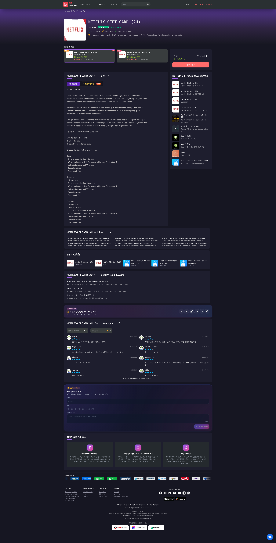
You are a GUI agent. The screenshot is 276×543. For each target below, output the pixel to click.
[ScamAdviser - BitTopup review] (120, 527)
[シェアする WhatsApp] (192, 311)
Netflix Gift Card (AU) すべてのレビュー (137, 379)
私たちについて (88, 492)
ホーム (66, 11)
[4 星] (79, 409)
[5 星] (83, 409)
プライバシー (118, 494)
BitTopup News (69, 500)
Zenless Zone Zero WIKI (72, 496)
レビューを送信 (203, 426)
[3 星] (75, 409)
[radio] (73, 339)
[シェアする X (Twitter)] (186, 311)
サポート (86, 494)
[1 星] (68, 409)
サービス (116, 492)
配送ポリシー (102, 494)
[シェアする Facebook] (181, 311)
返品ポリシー (102, 492)
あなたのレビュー (72, 412)
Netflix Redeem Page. (82, 138)
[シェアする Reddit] (207, 311)
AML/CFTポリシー (104, 496)
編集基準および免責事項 (121, 496)
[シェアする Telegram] (197, 311)
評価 (68, 406)
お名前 (68, 397)
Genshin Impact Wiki (71, 492)
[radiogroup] (76, 339)
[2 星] (72, 409)
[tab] (73, 84)
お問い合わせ (87, 496)
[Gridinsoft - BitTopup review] (138, 527)
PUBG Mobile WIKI (70, 498)
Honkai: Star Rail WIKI (71, 494)
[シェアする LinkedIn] (202, 311)
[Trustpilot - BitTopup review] (156, 527)
